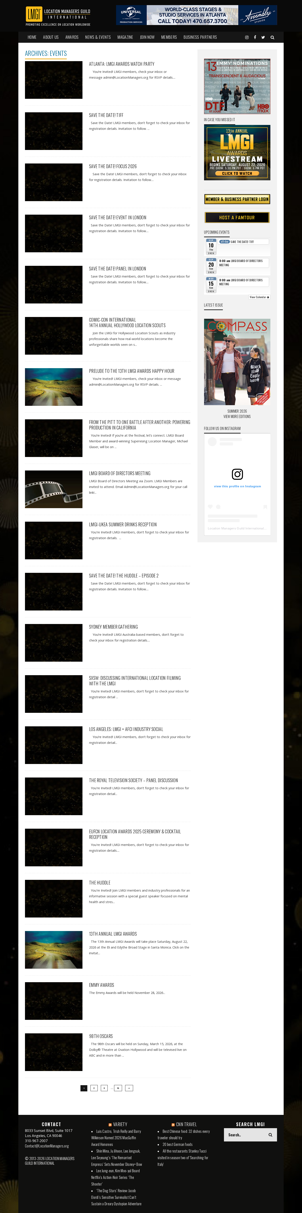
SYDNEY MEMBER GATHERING (113, 626)
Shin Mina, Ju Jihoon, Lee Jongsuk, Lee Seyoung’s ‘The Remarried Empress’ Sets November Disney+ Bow (116, 1157)
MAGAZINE (125, 37)
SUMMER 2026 (237, 411)
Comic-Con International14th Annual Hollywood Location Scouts (127, 322)
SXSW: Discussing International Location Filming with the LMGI (135, 681)
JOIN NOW (147, 37)
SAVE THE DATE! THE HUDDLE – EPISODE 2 (124, 575)
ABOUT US (51, 37)
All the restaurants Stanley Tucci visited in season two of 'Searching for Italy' (183, 1157)
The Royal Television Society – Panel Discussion (133, 780)
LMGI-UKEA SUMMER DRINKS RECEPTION (123, 524)
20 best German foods (178, 1144)
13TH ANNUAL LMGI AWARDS (113, 933)
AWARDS (72, 37)
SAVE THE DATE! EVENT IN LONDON (117, 217)
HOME (32, 37)
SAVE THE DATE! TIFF (106, 115)
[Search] (272, 37)
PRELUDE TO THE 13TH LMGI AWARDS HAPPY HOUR (131, 370)
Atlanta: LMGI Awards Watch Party (122, 63)
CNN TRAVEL (186, 1124)
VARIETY (120, 1124)
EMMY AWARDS (101, 985)
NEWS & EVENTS (98, 37)
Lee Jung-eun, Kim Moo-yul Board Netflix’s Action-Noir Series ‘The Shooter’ (115, 1177)
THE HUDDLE (99, 882)
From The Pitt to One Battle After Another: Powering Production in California (139, 425)
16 (118, 1088)
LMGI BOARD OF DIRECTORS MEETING (119, 473)
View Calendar (258, 297)
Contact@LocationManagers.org (47, 1146)
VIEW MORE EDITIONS (237, 416)
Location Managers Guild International (236, 528)
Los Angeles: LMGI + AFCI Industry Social (126, 729)
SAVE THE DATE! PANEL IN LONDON (117, 268)
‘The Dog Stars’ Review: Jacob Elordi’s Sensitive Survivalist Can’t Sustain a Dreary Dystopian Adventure (116, 1197)
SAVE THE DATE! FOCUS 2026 (113, 166)
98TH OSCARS (101, 1036)
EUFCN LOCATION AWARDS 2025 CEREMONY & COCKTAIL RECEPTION (135, 834)
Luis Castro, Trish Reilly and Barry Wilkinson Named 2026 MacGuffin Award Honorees (116, 1138)
